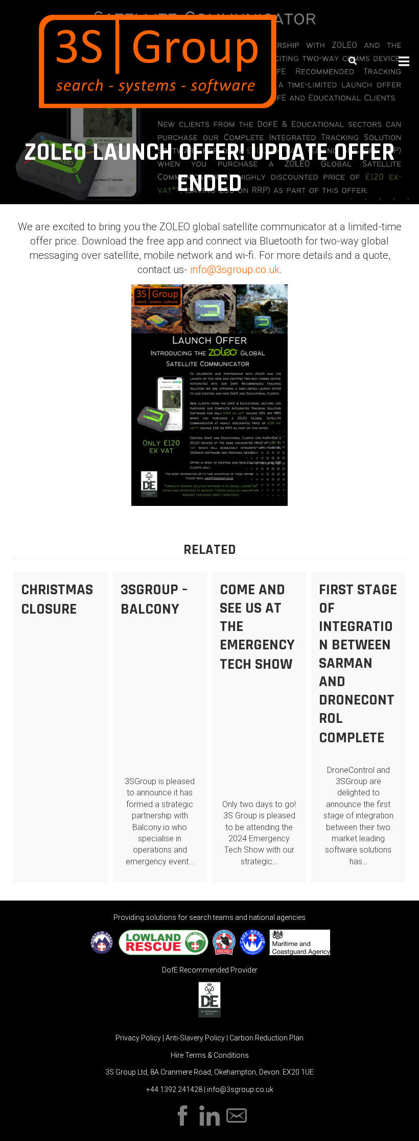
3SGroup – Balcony (154, 599)
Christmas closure (57, 599)
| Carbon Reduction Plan (265, 1038)
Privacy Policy (138, 1038)
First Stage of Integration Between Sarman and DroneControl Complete (358, 663)
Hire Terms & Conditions (210, 1055)
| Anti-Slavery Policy (194, 1038)
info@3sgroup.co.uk (235, 269)
